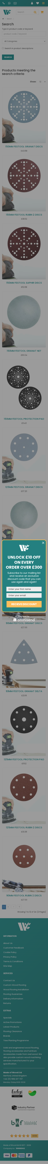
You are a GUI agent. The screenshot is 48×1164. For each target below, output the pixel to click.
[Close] (43, 543)
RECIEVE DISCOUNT (24, 604)
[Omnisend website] (24, 618)
